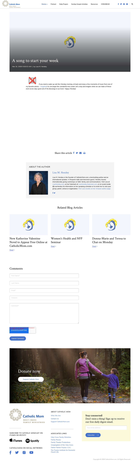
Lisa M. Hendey (41, 66)
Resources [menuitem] (94, 4)
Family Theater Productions (60, 442)
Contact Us (55, 419)
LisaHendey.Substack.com (88, 184)
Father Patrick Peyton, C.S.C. (61, 447)
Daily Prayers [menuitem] (63, 4)
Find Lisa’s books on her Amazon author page (94, 189)
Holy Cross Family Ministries (61, 437)
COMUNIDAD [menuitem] (105, 4)
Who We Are (56, 416)
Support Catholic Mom (31, 379)
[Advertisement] (50, 140)
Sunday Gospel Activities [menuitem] (79, 4)
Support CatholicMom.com (60, 422)
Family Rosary (56, 440)
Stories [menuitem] (44, 4)
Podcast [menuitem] (53, 4)
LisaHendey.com (58, 184)
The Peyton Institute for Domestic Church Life (63, 451)
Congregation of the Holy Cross (62, 445)
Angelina (43, 86)
